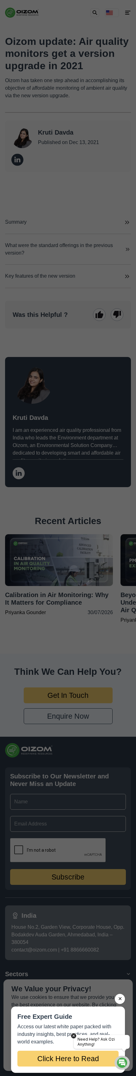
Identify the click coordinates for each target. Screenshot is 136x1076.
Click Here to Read (68, 1059)
